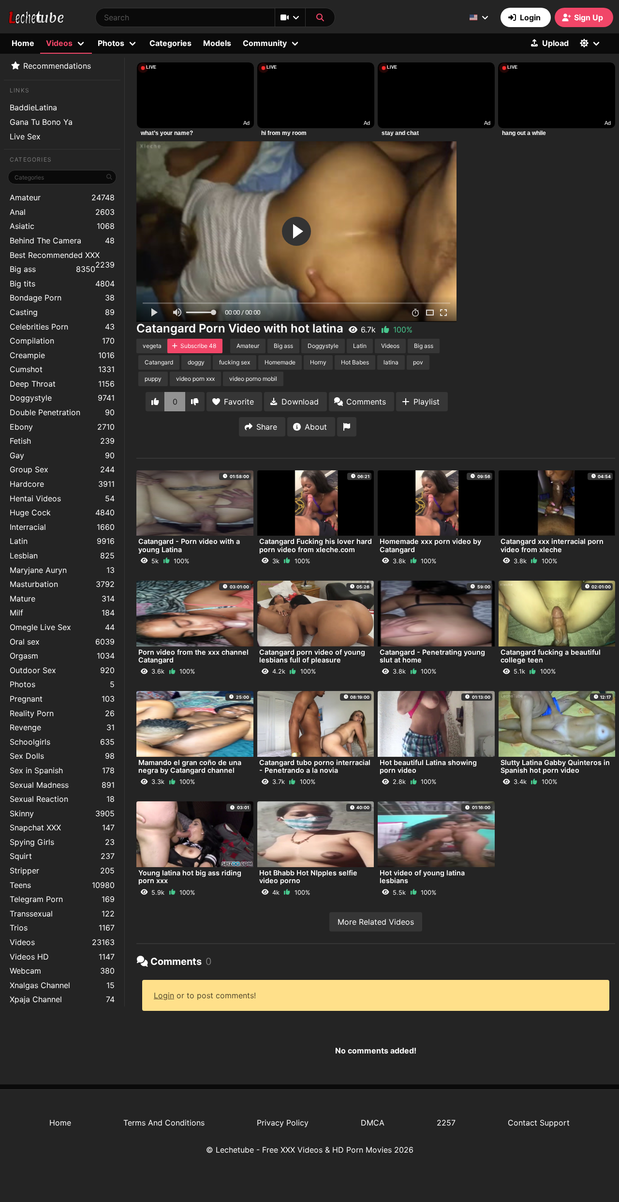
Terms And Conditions (164, 1122)
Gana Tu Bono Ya (41, 122)
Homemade (280, 362)
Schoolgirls (62, 742)
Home (23, 43)
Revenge (62, 727)
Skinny (62, 813)
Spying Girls (62, 842)
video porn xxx (195, 378)
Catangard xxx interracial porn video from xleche (552, 545)
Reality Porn (62, 713)
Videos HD (62, 957)
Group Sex (62, 469)
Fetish (62, 441)
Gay (62, 455)
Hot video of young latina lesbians (422, 877)
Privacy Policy (283, 1122)
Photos (62, 684)
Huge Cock (62, 512)
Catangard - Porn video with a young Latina (189, 545)
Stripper (62, 870)
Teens (62, 885)
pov (418, 362)
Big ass (52, 269)
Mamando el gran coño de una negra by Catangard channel (189, 766)
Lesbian (62, 555)
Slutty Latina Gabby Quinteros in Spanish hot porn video (555, 766)
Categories (170, 43)
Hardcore (62, 484)
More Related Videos (376, 922)
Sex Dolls (62, 756)
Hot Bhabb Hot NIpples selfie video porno (308, 877)
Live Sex (25, 136)
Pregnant (62, 699)
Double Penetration (62, 412)
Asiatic (62, 226)
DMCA (372, 1122)
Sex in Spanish (62, 770)
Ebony (62, 427)
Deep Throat (62, 384)
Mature (62, 598)
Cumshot (62, 369)
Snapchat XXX (62, 827)
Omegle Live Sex (62, 627)
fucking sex (234, 362)
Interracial (62, 527)
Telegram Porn (62, 899)
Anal (62, 212)
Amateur (62, 197)
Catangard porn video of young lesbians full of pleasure (312, 656)
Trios (62, 927)
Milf (62, 612)
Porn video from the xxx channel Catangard (193, 656)
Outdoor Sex (62, 670)
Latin (62, 541)
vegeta (152, 345)
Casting (62, 312)
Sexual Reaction (62, 799)
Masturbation (62, 584)
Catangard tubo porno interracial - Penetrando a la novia (314, 766)
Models (217, 43)
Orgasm (62, 656)
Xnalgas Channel (62, 985)
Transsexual (62, 913)
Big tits (62, 283)
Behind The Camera (62, 240)
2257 (446, 1122)
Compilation (62, 341)
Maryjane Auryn (62, 570)
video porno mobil (253, 378)
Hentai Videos (62, 498)
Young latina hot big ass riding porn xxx (189, 877)
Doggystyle (62, 398)
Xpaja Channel (62, 999)
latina (390, 362)
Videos (62, 942)
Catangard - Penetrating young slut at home (432, 656)
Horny (318, 362)
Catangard (159, 362)
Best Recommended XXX (62, 256)
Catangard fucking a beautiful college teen (551, 656)
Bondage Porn (62, 297)
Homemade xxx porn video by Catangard (430, 545)
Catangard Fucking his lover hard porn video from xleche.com (315, 545)
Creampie (62, 355)
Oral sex (62, 641)
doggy (196, 362)
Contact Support (539, 1122)
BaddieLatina (33, 107)
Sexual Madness (62, 785)
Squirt (62, 856)
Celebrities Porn (62, 326)
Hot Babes (355, 362)
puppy (153, 378)
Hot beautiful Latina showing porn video (428, 766)
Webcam (62, 971)
